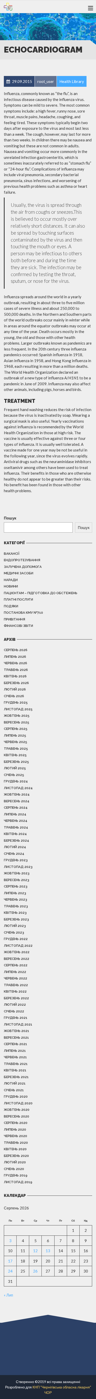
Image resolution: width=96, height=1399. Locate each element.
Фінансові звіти (18, 626)
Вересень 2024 (16, 801)
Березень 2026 (16, 683)
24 (10, 1271)
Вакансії (11, 554)
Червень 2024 (15, 821)
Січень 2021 (14, 1090)
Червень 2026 (15, 663)
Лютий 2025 (15, 768)
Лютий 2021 (15, 1083)
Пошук (10, 518)
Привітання (14, 619)
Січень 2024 (14, 854)
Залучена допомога (23, 567)
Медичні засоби (18, 573)
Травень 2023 (16, 906)
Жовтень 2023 (16, 873)
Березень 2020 (16, 1156)
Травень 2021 (16, 1064)
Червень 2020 (15, 1136)
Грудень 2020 (16, 1096)
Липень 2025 (15, 735)
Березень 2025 (16, 762)
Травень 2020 (16, 1143)
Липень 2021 (15, 1051)
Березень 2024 (16, 840)
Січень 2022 (14, 1011)
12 (35, 1250)
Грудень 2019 (15, 1175)
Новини (11, 586)
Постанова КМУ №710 (23, 613)
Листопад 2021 (18, 1024)
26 (35, 1271)
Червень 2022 (15, 978)
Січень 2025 (14, 775)
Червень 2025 (15, 742)
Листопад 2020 (18, 1103)
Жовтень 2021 (16, 1031)
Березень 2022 (16, 998)
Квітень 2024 (15, 834)
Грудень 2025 (16, 702)
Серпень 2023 (15, 886)
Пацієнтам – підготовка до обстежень (40, 593)
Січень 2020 (14, 1169)
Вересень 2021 (16, 1037)
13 (48, 1250)
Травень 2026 (16, 670)
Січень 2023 (14, 932)
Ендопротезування (22, 560)
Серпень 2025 (15, 729)
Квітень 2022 (15, 991)
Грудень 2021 (15, 1018)
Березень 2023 (16, 919)
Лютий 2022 (15, 1004)
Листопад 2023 (18, 867)
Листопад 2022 (18, 946)
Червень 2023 (15, 899)
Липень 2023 (15, 893)
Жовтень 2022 (16, 952)
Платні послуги (18, 599)
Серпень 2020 (15, 1123)
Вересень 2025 (16, 722)
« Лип (8, 1295)
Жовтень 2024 (17, 794)
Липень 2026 (15, 657)
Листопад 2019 (18, 1182)
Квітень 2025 (15, 755)
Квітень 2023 (15, 913)
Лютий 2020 (15, 1162)
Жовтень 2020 (16, 1110)
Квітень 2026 (15, 676)
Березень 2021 (16, 1077)
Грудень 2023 (16, 860)
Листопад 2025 (18, 709)
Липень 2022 (15, 972)
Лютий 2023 (15, 926)
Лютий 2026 (15, 689)
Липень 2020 (15, 1129)
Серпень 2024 (16, 807)
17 (10, 1261)
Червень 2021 (15, 1057)
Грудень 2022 (16, 939)
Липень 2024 (15, 814)
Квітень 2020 (15, 1149)
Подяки (11, 606)
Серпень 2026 (15, 650)
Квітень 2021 (15, 1070)
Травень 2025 (16, 748)
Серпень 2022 (15, 965)
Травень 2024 (16, 827)
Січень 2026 (14, 696)
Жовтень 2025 (16, 716)
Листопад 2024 (18, 788)
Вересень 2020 (16, 1116)
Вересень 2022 (16, 959)
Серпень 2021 (15, 1044)
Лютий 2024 (15, 847)
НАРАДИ (11, 580)
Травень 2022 (16, 985)
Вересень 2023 (16, 880)
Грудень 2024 (16, 781)
